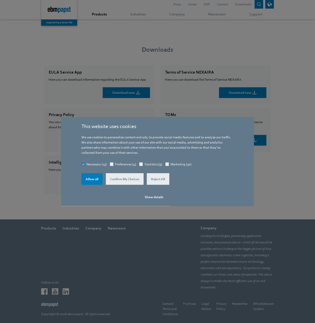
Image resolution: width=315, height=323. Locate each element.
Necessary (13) (97, 164)
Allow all (92, 179)
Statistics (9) (153, 164)
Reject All (158, 179)
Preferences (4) (125, 164)
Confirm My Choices (124, 179)
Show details (154, 197)
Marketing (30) (181, 164)
